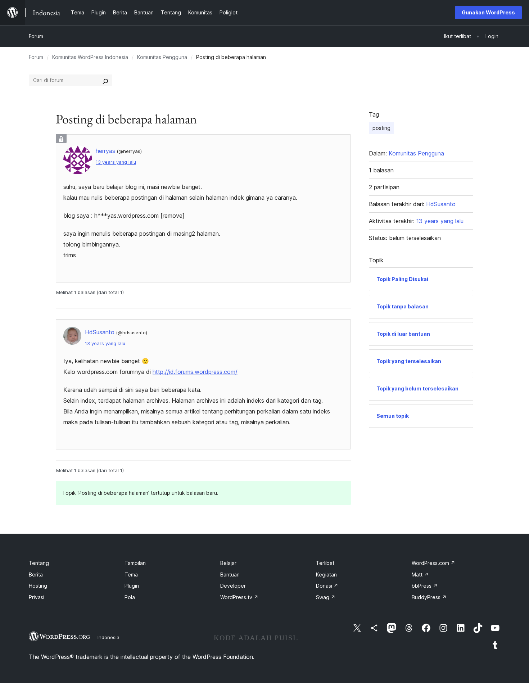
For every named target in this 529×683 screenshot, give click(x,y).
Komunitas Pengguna (162, 57)
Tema (131, 574)
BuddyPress (429, 597)
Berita (36, 574)
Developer (233, 586)
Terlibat (325, 563)
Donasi (327, 586)
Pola (130, 597)
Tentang (39, 563)
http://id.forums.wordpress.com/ (195, 371)
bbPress (425, 586)
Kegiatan (326, 574)
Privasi (36, 597)
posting (381, 128)
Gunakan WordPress (488, 12)
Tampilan (135, 563)
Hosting (38, 586)
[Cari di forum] (105, 80)
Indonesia (108, 637)
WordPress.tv (239, 597)
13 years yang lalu (116, 162)
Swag (325, 597)
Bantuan (230, 574)
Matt (420, 574)
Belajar (228, 563)
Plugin (132, 586)
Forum (36, 36)
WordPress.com (433, 563)
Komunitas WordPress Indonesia (90, 57)
